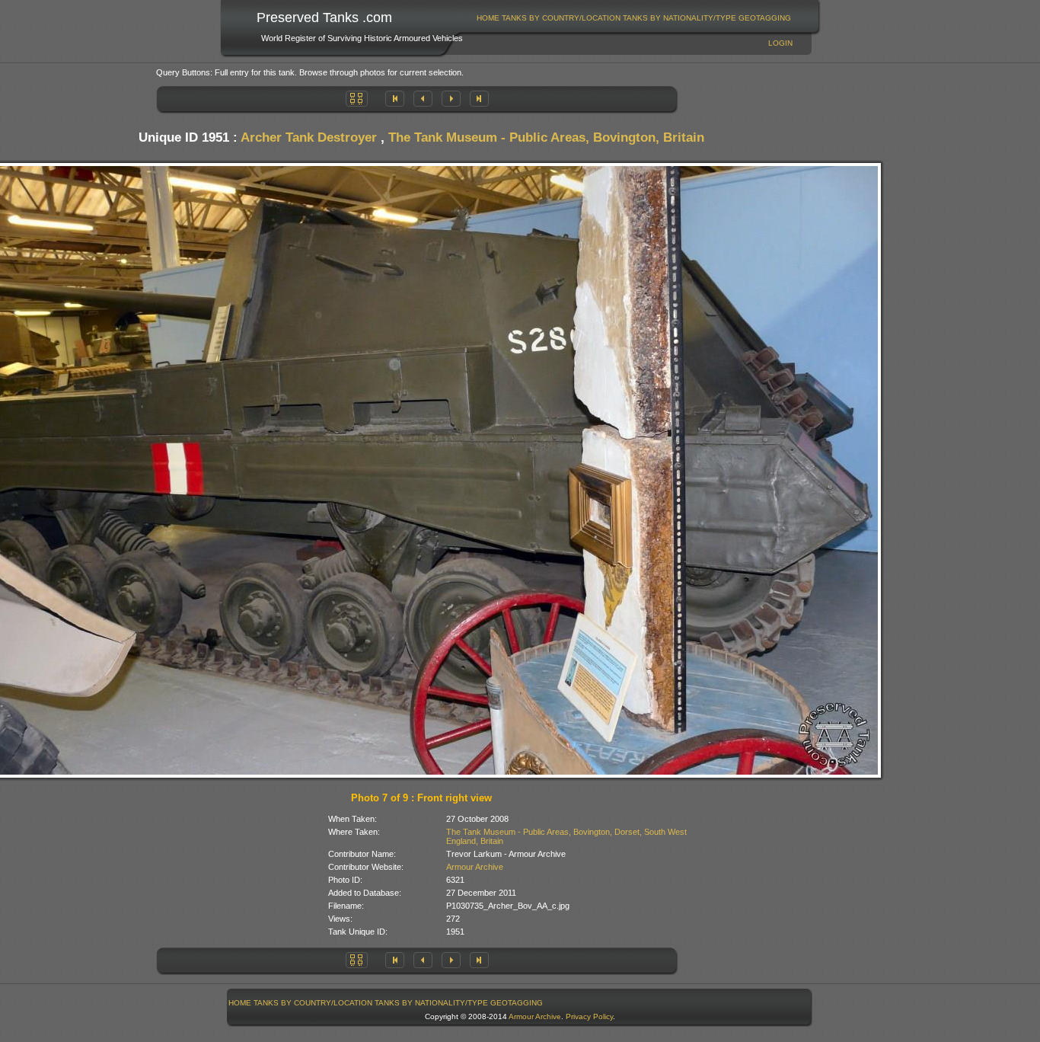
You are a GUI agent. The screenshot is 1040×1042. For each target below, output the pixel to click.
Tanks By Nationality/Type (679, 18)
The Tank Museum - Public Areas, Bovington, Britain (546, 137)
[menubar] (634, 18)
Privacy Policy (589, 1016)
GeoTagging (765, 18)
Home (488, 18)
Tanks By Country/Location (561, 18)
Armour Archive (474, 866)
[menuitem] (488, 18)
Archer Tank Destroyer (309, 137)
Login (780, 43)
